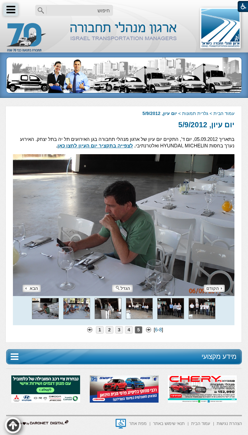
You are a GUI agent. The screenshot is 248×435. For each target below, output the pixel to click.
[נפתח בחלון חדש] (121, 424)
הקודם (212, 288)
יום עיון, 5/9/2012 (206, 124)
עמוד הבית (223, 113)
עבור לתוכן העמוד (124, 6)
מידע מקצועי (219, 356)
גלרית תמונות (195, 113)
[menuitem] (229, 423)
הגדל (125, 288)
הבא (34, 288)
